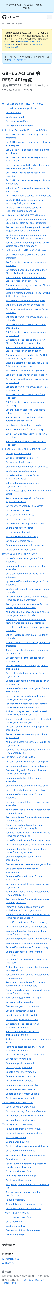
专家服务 (6, 1283)
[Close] (46, 4)
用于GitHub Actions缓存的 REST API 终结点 (24, 130)
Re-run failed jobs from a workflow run (26, 1204)
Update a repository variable (21, 1072)
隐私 (31, 1280)
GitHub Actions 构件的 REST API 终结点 (22, 103)
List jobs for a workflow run (20, 1120)
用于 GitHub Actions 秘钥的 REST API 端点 (24, 449)
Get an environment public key (22, 536)
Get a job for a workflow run (20, 1106)
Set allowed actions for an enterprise (25, 304)
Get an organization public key (22, 457)
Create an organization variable (22, 1006)
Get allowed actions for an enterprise (25, 300)
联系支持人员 (11, 1263)
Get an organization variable (20, 1010)
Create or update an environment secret (27, 545)
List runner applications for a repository (26, 926)
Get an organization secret (20, 462)
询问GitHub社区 (12, 1259)
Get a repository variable (19, 1067)
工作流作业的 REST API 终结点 (17, 1102)
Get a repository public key (20, 514)
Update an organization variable (22, 1015)
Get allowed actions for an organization (26, 370)
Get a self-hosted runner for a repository (27, 947)
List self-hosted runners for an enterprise (27, 761)
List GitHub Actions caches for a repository (28, 195)
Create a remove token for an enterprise (27, 785)
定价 (43, 1280)
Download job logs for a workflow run (26, 1111)
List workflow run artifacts (19, 125)
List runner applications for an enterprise (27, 766)
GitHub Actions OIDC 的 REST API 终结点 (23, 215)
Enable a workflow (15, 1234)
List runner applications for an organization (28, 844)
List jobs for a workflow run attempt (25, 1115)
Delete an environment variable (22, 1098)
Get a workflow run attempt (20, 1150)
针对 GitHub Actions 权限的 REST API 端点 (24, 250)
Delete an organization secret (21, 471)
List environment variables (19, 1080)
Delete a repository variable (20, 1076)
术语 (25, 1280)
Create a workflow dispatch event (23, 1230)
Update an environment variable (22, 1093)
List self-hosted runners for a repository (26, 922)
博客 (14, 1283)
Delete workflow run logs (19, 1180)
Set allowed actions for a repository (24, 429)
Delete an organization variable (22, 1019)
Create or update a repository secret (25, 523)
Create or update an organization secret (27, 466)
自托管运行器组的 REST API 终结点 (20, 554)
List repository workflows (19, 1217)
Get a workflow (14, 1221)
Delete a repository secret (19, 527)
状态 (37, 1280)
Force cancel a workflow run (20, 1171)
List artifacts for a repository (21, 108)
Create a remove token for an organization (28, 864)
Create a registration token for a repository (28, 938)
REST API (11, 23)
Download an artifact (17, 121)
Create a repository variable (20, 1063)
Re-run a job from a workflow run (23, 1128)
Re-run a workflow (15, 1199)
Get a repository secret (18, 519)
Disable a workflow (16, 1226)
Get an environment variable (20, 1089)
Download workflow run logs (21, 1175)
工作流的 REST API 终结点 (15, 1212)
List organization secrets (18, 453)
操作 (20, 23)
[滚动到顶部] (48, 1287)
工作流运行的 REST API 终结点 (17, 1124)
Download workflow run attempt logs (25, 1155)
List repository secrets (17, 510)
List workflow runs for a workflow (23, 1208)
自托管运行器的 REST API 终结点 (18, 757)
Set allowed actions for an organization (26, 374)
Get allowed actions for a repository (25, 425)
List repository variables (18, 1058)
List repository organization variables (25, 1054)
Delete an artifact (15, 117)
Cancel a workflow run (17, 1159)
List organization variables (19, 1002)
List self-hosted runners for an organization (28, 840)
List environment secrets (18, 532)
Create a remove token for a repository (26, 943)
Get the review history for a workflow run (27, 1146)
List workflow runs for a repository (24, 1133)
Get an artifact (13, 112)
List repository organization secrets (24, 506)
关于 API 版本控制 (17, 60)
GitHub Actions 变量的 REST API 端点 (21, 997)
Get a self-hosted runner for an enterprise (27, 790)
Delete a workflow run (17, 1141)
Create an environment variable (22, 1085)
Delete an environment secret (21, 549)
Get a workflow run (16, 1137)
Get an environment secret (19, 540)
